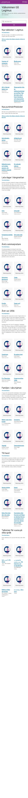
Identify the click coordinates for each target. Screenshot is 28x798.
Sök (14, 24)
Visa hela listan (6, 32)
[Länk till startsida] (8, 2)
